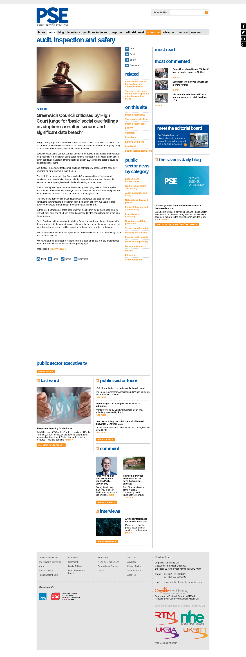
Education (130, 255)
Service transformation (137, 228)
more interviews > (106, 541)
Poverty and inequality (136, 237)
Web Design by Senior (166, 643)
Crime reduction (133, 259)
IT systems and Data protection (135, 222)
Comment (83, 259)
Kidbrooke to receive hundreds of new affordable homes (136, 84)
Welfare (129, 250)
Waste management (135, 246)
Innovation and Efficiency (132, 215)
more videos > (45, 371)
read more (101, 397)
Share (68, 259)
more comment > (106, 502)
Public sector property (136, 241)
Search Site (160, 12)
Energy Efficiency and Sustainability (136, 208)
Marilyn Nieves (58, 249)
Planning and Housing (136, 232)
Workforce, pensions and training (135, 187)
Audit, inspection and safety (136, 194)
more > (69, 440)
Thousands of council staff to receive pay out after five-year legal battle (137, 95)
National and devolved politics (136, 201)
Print (43, 259)
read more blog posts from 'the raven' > (176, 224)
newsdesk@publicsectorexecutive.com (183, 582)
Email (55, 259)
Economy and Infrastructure (132, 180)
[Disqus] (79, 311)
